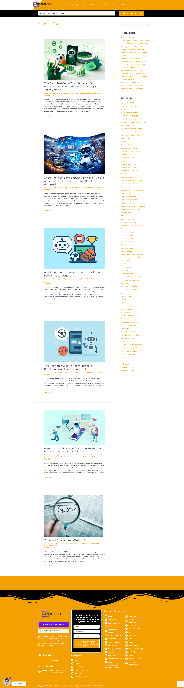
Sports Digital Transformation (69, 93)
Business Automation (129, 148)
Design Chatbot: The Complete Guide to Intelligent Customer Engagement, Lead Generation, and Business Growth (135, 40)
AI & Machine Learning (129, 106)
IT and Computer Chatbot (130, 290)
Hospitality (125, 270)
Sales (87, 457)
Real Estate (125, 328)
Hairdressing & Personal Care (132, 255)
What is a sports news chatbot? (64, 540)
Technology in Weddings (130, 351)
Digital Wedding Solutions (130, 209)
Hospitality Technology (129, 273)
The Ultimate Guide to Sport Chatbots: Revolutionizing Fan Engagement (68, 367)
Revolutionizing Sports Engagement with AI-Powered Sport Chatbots (72, 274)
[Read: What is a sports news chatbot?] (73, 516)
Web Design (94, 457)
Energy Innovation (127, 219)
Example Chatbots (90, 5)
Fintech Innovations (128, 235)
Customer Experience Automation (133, 190)
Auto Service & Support (129, 125)
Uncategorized (49, 281)
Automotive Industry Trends (131, 129)
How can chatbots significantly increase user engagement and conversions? (72, 450)
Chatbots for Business (129, 171)
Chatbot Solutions (127, 158)
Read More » (49, 115)
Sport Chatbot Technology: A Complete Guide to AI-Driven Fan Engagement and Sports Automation (74, 181)
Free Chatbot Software (109, 5)
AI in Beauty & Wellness (129, 112)
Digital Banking (126, 193)
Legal (123, 293)
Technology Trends (128, 354)
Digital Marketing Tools (129, 200)
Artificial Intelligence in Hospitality (133, 122)
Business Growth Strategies (131, 151)
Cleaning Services (127, 177)
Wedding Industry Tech (129, 367)
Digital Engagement (128, 196)
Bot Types (76, 5)
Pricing (68, 5)
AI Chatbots (125, 109)
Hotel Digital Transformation (131, 277)
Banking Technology (128, 138)
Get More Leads (97, 455)
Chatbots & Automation (129, 164)
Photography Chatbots (129, 322)
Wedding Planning (128, 370)
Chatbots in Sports (51, 93)
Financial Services (127, 232)
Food (123, 245)
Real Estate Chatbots (128, 332)
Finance (124, 229)
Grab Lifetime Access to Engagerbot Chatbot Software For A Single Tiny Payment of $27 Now (87, 644)
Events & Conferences (129, 222)
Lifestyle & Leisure (127, 296)
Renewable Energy (128, 338)
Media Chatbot (126, 306)
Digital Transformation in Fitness (133, 206)
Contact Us (142, 5)
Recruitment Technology (130, 335)
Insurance (124, 283)
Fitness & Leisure (127, 238)
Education (124, 216)
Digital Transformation (129, 203)
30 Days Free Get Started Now (52, 651)
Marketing (71, 457)
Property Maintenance (129, 325)
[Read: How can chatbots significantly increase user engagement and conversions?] (74, 427)
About (62, 5)
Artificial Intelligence (128, 119)
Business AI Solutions (129, 145)
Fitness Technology (128, 242)
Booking (124, 141)
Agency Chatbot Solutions (130, 103)
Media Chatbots (127, 309)
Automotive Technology (130, 135)
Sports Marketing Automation (92, 93)
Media (123, 303)
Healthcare (125, 264)
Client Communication (129, 183)
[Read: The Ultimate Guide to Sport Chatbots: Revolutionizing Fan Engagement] (74, 342)
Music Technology (127, 315)
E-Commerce (126, 213)
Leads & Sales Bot (125, 5)
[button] (77, 5)
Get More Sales (49, 457)
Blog (135, 5)
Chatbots (62, 455)
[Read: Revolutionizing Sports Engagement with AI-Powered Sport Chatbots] (74, 248)
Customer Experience (129, 187)
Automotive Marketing (129, 132)
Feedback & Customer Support (78, 455)
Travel (123, 357)
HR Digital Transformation (130, 280)
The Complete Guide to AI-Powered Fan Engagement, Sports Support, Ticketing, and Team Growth (72, 86)
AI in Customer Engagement (131, 116)
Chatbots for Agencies (129, 167)
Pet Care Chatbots (127, 319)
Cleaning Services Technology (132, 180)
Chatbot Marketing (51, 455)
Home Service (61, 457)
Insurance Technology (129, 286)
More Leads (80, 457)
